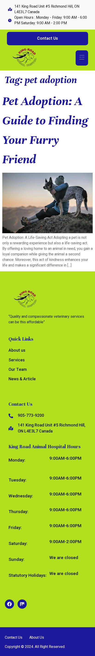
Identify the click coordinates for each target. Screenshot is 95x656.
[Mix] (22, 604)
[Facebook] (9, 604)
